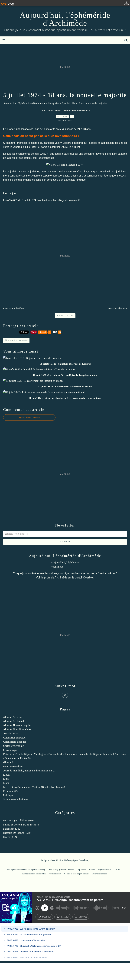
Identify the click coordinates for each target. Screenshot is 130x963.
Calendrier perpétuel (14, 737)
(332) (10, 836)
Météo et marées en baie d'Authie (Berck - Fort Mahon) (34, 787)
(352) (12, 828)
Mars (6, 782)
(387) (21, 824)
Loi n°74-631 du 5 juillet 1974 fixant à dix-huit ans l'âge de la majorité (41, 200)
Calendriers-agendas (14, 741)
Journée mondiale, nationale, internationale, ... (29, 770)
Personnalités (10, 791)
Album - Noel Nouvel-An (17, 729)
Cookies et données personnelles (76, 874)
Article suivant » (117, 308)
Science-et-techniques (15, 799)
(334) (17, 832)
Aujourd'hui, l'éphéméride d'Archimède (65, 19)
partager (65, 917)
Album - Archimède (14, 721)
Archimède (61, 577)
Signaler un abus (104, 870)
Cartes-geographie (13, 745)
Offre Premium (55, 874)
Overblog (84, 860)
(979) (19, 820)
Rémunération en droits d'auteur (34, 874)
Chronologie (10, 749)
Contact (92, 870)
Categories (53, 103)
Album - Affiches (13, 717)
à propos (83, 917)
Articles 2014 (10, 733)
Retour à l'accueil (65, 316)
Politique (8, 795)
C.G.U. (117, 870)
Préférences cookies (99, 874)
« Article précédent (14, 308)
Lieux (6, 774)
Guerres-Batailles (13, 766)
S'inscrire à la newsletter (16, 340)
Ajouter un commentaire (29, 417)
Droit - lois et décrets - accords (55, 111)
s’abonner (46, 917)
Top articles (81, 870)
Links (6, 778)
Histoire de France (81, 111)
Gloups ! (8, 762)
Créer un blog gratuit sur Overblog (61, 870)
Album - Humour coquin (17, 725)
